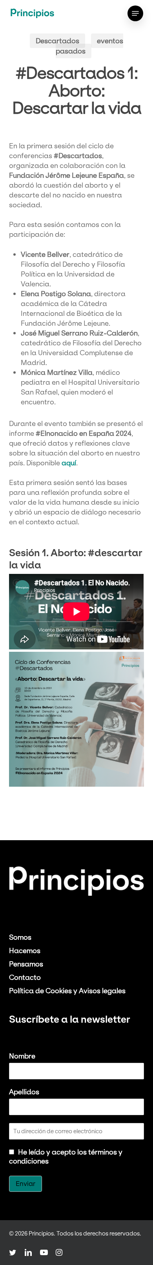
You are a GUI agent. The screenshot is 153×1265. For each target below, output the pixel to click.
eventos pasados (89, 45)
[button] (135, 13)
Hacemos (24, 950)
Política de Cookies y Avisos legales (67, 990)
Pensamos (26, 963)
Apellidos (24, 1091)
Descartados (57, 40)
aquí (69, 462)
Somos (20, 937)
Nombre (22, 1055)
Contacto (25, 977)
